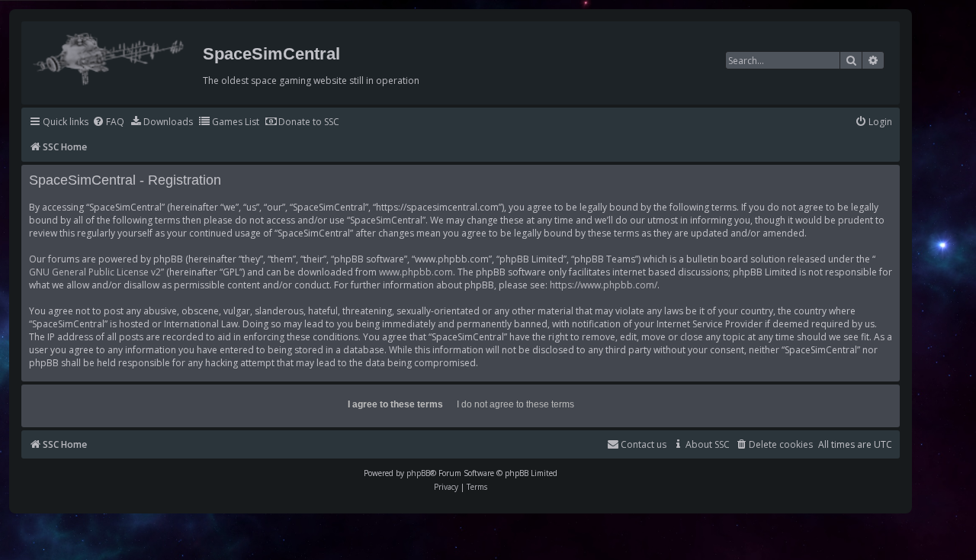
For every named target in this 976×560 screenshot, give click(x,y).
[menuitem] (108, 122)
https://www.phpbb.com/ (603, 284)
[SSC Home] (110, 55)
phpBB (418, 473)
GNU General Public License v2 (95, 272)
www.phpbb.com (416, 272)
